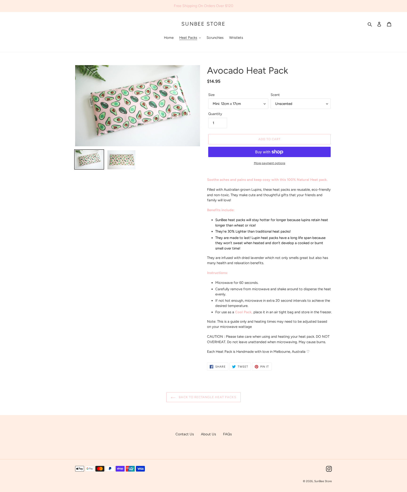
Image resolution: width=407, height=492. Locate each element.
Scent (275, 95)
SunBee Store (203, 24)
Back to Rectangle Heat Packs (207, 397)
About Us (208, 434)
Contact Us (184, 434)
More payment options (269, 163)
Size (211, 95)
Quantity (215, 114)
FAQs (227, 434)
